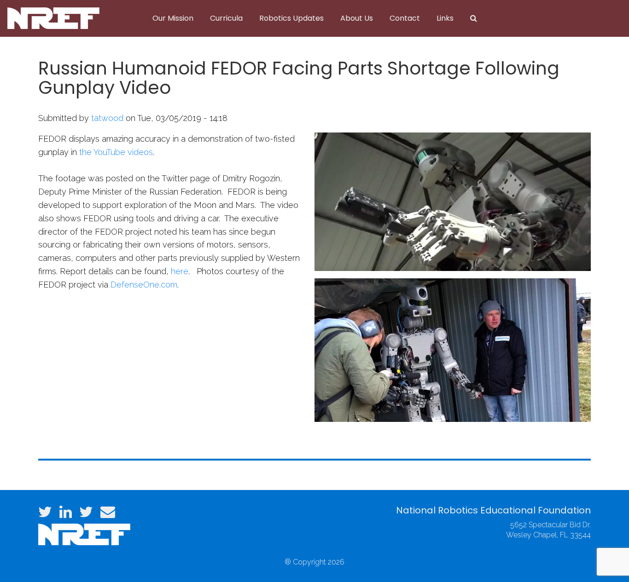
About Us (356, 18)
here (179, 271)
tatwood (107, 118)
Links (445, 18)
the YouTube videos (116, 152)
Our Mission (172, 18)
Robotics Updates (291, 18)
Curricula (226, 18)
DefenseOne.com (144, 284)
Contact (405, 18)
